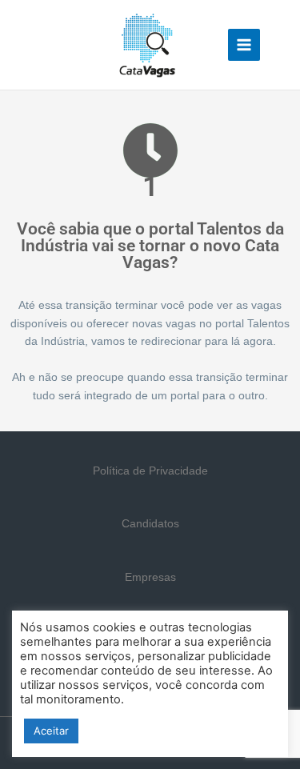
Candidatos (150, 524)
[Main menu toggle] (244, 45)
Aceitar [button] (51, 730)
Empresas (150, 577)
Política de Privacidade (150, 471)
